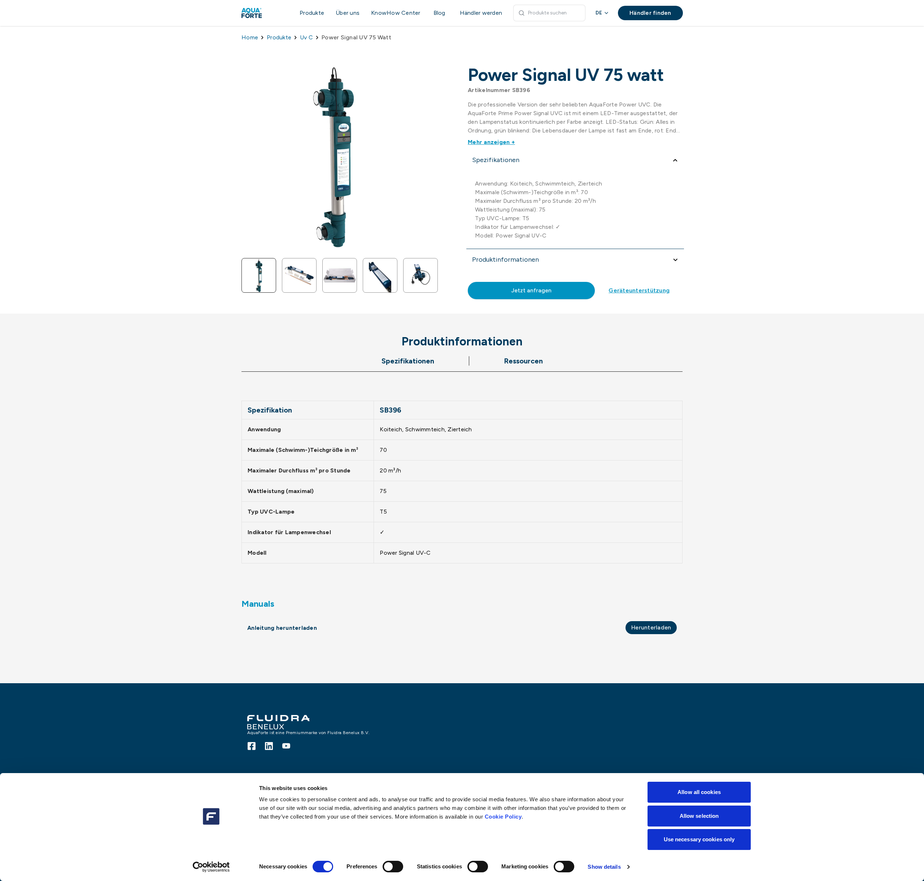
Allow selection (699, 816)
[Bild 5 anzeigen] (420, 275)
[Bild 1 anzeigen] (258, 275)
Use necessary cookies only (699, 839)
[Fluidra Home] (263, 13)
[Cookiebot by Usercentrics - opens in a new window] (211, 867)
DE (599, 13)
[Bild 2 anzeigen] (299, 275)
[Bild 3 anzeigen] (339, 275)
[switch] (393, 866)
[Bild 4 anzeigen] (380, 275)
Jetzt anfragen (531, 290)
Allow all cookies (699, 792)
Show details (604, 867)
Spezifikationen (408, 361)
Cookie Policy (503, 817)
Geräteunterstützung (639, 290)
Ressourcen (523, 361)
